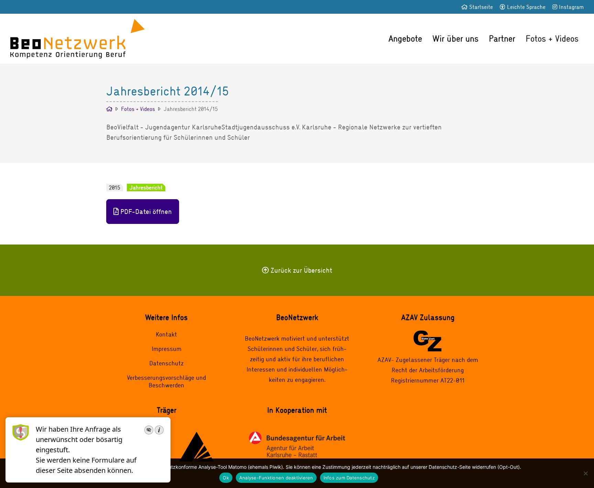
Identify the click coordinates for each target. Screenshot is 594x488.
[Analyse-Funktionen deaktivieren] (585, 473)
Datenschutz (166, 363)
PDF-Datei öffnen (146, 211)
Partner (502, 38)
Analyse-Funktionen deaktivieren (276, 477)
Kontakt (166, 334)
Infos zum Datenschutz (349, 477)
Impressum (167, 348)
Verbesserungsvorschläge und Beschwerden (166, 381)
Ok (226, 477)
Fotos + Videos (552, 38)
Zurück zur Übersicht (301, 270)
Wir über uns (455, 38)
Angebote (405, 38)
